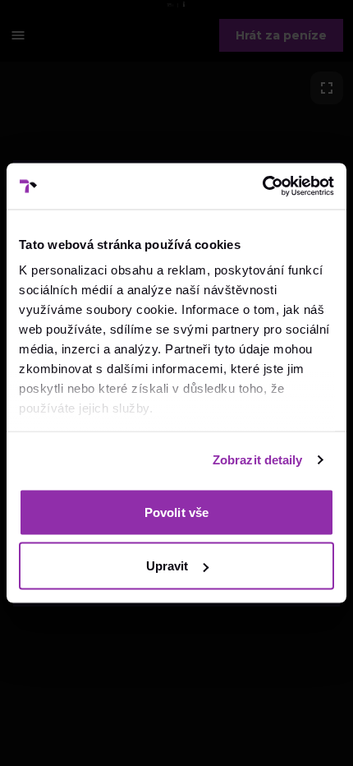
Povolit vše (176, 512)
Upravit (167, 566)
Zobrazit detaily (258, 460)
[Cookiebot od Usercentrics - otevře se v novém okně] (262, 186)
